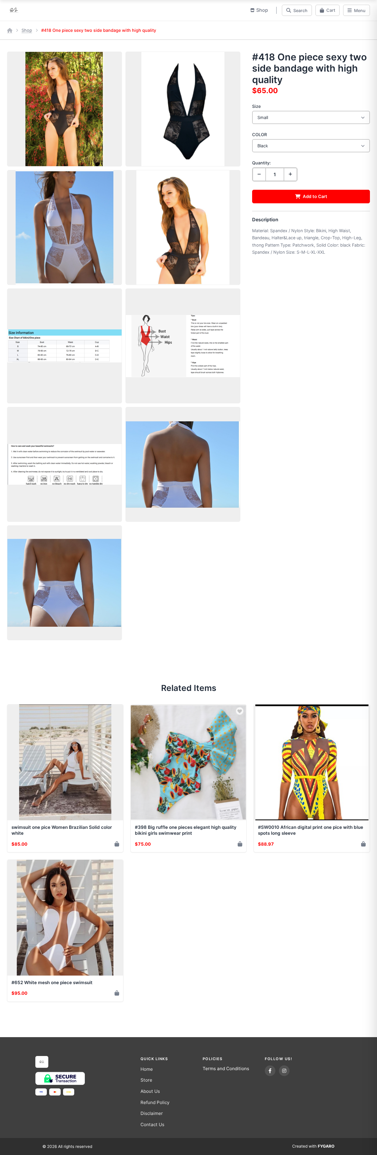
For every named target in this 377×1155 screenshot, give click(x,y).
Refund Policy (154, 1102)
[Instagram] (284, 1070)
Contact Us (152, 1124)
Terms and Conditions (226, 1068)
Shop (27, 30)
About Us (150, 1091)
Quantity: (261, 162)
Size (256, 106)
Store (146, 1080)
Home (146, 1069)
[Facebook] (270, 1070)
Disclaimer (151, 1113)
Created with (313, 1146)
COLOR (259, 134)
